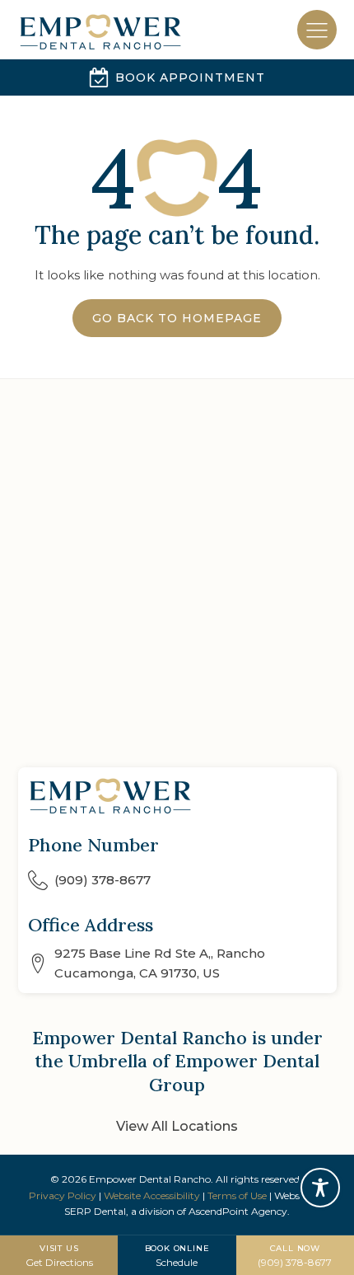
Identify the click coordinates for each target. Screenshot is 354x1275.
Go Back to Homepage (177, 318)
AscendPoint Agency (238, 1211)
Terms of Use (237, 1195)
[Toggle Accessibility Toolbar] (320, 1187)
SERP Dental (95, 1211)
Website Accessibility (152, 1195)
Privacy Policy (62, 1195)
